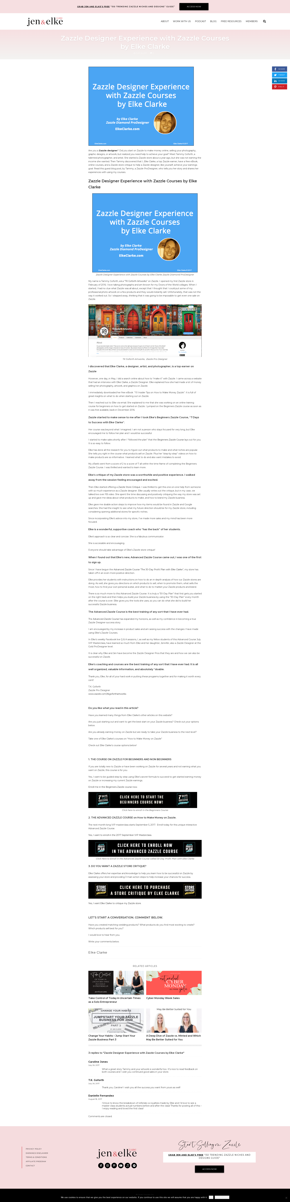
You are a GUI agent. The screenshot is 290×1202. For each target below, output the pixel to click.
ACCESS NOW (194, 6)
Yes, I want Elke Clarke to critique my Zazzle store (114, 903)
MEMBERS (252, 21)
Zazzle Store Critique (129, 487)
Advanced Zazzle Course (106, 619)
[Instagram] (107, 1165)
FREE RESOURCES (231, 21)
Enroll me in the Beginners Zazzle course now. (113, 787)
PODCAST (200, 21)
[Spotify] (134, 1165)
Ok (211, 1197)
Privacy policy (222, 1197)
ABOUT (165, 21)
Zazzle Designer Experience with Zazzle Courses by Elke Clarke (145, 42)
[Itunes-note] (127, 1165)
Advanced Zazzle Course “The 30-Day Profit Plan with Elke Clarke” (149, 569)
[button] (264, 21)
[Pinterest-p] (114, 1165)
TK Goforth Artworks (136, 281)
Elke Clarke (97, 952)
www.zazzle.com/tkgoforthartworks (107, 694)
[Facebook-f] (101, 1165)
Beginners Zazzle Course (170, 439)
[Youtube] (121, 1165)
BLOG (213, 21)
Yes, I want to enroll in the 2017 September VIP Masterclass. (120, 835)
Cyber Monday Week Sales (163, 998)
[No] (286, 1197)
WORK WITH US (182, 21)
